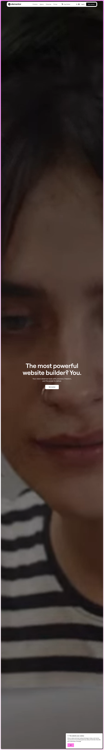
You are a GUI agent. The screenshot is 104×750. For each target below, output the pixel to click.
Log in (82, 4)
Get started (91, 4)
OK (71, 745)
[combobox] (79, 4)
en (76, 4)
